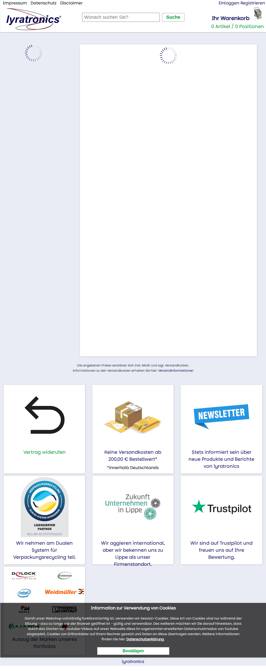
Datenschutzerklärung (145, 639)
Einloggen (229, 3)
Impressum (15, 3)
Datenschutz (43, 3)
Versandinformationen (176, 370)
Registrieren (253, 3)
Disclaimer (71, 3)
